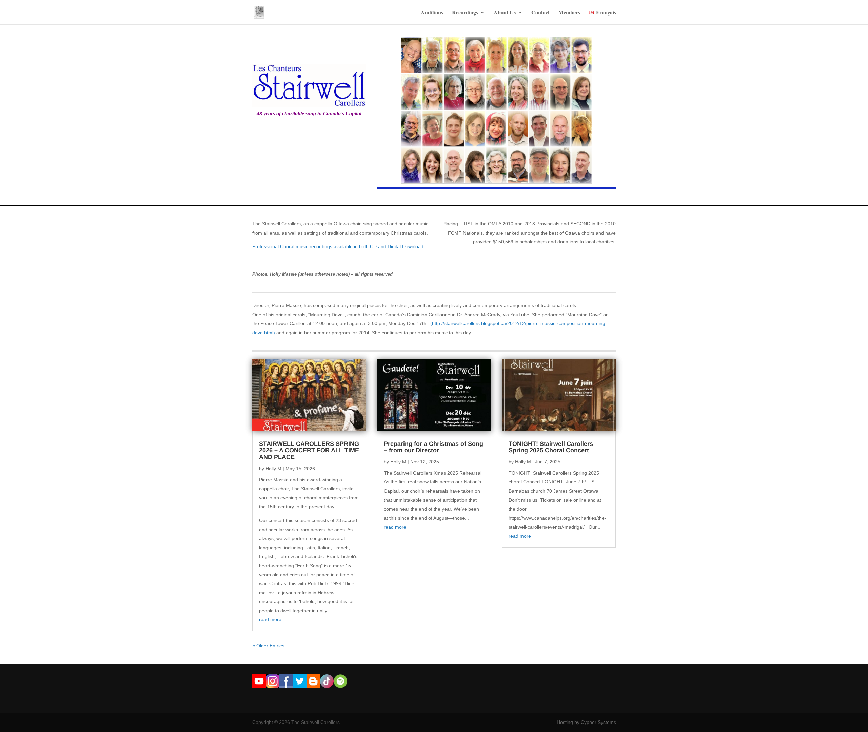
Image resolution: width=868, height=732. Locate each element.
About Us (505, 13)
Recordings (465, 13)
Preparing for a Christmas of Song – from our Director (433, 447)
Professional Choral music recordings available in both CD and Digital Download (337, 246)
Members (569, 13)
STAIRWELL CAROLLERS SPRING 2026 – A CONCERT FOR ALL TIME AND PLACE (309, 450)
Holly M (273, 468)
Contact (540, 13)
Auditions (432, 13)
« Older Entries (268, 645)
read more (270, 619)
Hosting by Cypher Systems (586, 722)
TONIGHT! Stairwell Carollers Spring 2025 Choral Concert (551, 447)
